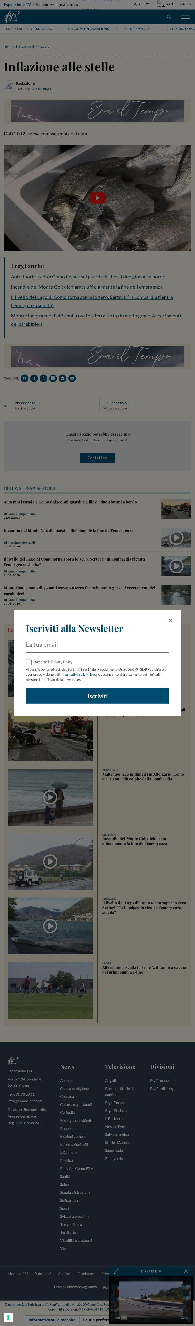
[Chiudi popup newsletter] (170, 620)
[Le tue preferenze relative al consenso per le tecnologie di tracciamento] (8, 1317)
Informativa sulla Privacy (79, 674)
